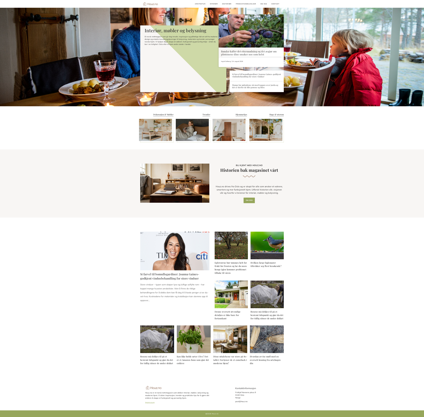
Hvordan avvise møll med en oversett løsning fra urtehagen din (265, 360)
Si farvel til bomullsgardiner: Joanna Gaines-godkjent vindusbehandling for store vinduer (256, 75)
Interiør (214, 4)
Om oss (263, 4)
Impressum (150, 402)
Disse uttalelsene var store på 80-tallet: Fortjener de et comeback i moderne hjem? (230, 360)
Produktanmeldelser (246, 4)
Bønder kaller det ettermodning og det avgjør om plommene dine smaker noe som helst (249, 53)
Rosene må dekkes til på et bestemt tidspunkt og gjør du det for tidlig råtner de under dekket (267, 315)
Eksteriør (226, 4)
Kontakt (275, 4)
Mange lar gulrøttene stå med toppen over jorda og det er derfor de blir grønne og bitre (255, 86)
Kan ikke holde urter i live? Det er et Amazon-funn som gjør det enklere (193, 360)
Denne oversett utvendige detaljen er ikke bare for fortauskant (228, 315)
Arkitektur (200, 4)
